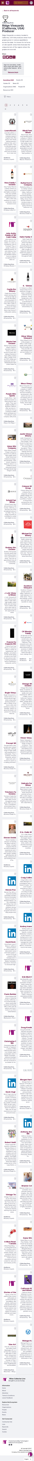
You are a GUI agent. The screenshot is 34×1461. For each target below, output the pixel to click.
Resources (5, 1404)
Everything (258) (8, 80)
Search (4, 1429)
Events (4, 1412)
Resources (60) (8, 90)
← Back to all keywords (10, 10)
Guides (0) (6, 83)
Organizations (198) (9, 86)
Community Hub (7, 1422)
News (4, 1414)
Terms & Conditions (8, 1395)
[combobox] (28, 1459)
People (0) (21, 86)
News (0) (16, 83)
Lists (3, 1424)
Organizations (6, 1407)
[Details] (15, 114)
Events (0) (19, 80)
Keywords (5, 1427)
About (4, 1390)
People (4, 1409)
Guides (4, 1432)
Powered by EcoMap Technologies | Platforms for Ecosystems (19, 1441)
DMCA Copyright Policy (25, 1450)
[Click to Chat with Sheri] (30, 1454)
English (26, 1459)
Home (4, 1388)
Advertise (5, 1393)
